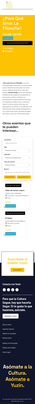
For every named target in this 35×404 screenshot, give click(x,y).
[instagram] (8, 289)
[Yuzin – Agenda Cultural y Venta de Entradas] (10, 2)
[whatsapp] (12, 289)
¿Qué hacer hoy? (24, 177)
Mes (5, 147)
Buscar (6, 169)
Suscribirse (17, 270)
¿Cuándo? (7, 140)
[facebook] (4, 289)
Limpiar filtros (10, 177)
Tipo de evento (9, 162)
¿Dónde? (7, 154)
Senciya (22, 401)
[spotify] (17, 289)
